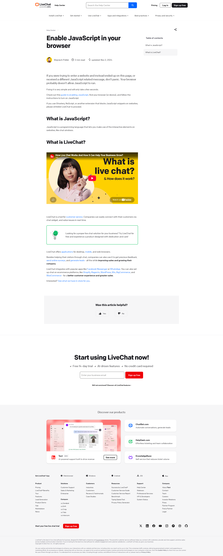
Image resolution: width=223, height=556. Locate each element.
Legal (164, 511)
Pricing (154, 5)
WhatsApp (115, 269)
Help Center (60, 5)
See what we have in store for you (74, 281)
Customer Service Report (121, 493)
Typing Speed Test (118, 499)
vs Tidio (63, 512)
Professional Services (145, 493)
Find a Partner (167, 508)
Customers (90, 490)
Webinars (140, 490)
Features (38, 496)
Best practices (141, 15)
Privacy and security (163, 15)
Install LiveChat (55, 15)
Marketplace (39, 508)
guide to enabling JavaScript (74, 94)
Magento (95, 272)
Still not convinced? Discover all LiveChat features (111, 385)
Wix (113, 272)
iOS (141, 476)
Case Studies (91, 496)
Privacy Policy (146, 552)
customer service (74, 216)
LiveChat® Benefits (42, 490)
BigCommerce (123, 272)
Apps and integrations (116, 15)
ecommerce (100, 540)
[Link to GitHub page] (186, 526)
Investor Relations (168, 499)
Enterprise (64, 493)
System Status (142, 499)
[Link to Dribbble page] (179, 526)
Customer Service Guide (121, 490)
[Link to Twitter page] (140, 526)
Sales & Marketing (67, 490)
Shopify (86, 272)
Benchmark (116, 496)
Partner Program (168, 505)
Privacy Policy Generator (121, 502)
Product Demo (40, 502)
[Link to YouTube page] (160, 526)
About (166, 487)
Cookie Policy (162, 550)
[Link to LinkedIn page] (147, 526)
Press (164, 502)
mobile (88, 251)
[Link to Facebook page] (153, 526)
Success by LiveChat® (120, 487)
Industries (89, 487)
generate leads (77, 260)
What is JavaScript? (153, 45)
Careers (165, 496)
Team (164, 493)
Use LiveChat (93, 15)
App (36, 505)
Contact (165, 490)
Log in (165, 5)
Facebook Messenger (97, 269)
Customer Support (67, 487)
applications (67, 251)
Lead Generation (41, 499)
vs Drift (63, 506)
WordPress (106, 272)
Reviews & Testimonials (94, 493)
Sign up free (180, 5)
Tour (37, 493)
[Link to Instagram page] (166, 526)
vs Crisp (64, 509)
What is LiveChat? (153, 52)
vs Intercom (65, 515)
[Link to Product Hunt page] (173, 526)
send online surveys (55, 260)
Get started (75, 15)
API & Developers (143, 496)
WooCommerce (53, 275)
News (37, 511)
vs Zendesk (65, 503)
